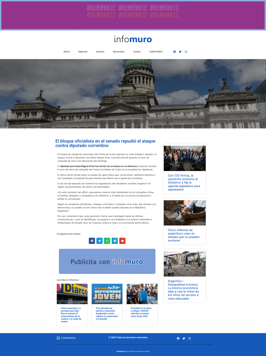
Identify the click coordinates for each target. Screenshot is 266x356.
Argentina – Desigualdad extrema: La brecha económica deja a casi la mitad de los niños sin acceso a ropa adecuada (183, 289)
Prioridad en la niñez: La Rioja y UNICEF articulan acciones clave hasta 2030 (141, 312)
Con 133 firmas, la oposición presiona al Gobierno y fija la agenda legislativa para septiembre (184, 182)
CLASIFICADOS (156, 51)
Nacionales (118, 51)
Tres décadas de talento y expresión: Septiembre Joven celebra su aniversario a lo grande (107, 313)
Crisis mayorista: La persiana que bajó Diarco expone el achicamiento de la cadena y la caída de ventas (71, 315)
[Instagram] (185, 51)
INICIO (66, 51)
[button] (92, 241)
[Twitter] (180, 51)
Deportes (83, 51)
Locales (137, 51)
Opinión (100, 51)
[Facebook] (174, 51)
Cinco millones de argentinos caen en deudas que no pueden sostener (184, 235)
